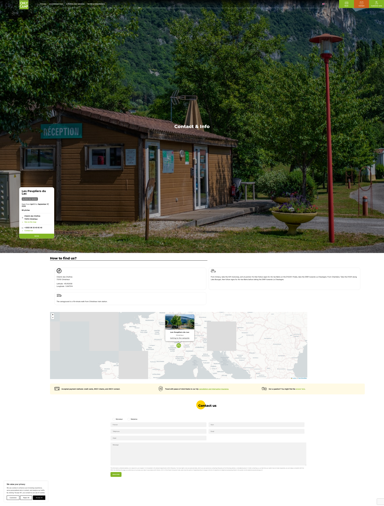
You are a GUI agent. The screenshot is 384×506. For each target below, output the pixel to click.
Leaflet (294, 378)
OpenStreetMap (302, 378)
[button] (324, 4)
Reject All (26, 497)
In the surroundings (96, 4)
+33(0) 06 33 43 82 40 (33, 228)
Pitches (43, 4)
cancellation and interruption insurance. (214, 389)
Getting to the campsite (180, 338)
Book (36, 236)
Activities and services (75, 4)
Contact (361, 6)
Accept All (39, 497)
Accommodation (56, 4)
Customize (13, 497)
